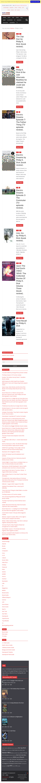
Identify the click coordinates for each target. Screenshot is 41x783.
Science (12, 9)
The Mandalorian (24, 763)
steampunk (17, 761)
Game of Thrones (23, 752)
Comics (17, 17)
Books (9, 17)
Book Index (5, 632)
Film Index (4, 634)
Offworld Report (6, 597)
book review (14, 750)
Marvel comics (4, 757)
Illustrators (7, 755)
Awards (4, 17)
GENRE (4, 574)
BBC (8, 750)
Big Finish (10, 750)
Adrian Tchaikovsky (15, 748)
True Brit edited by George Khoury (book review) (14, 372)
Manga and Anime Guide (8, 650)
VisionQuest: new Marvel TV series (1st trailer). (14, 416)
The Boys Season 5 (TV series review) (11, 375)
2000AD (3, 748)
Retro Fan (7, 759)
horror (3, 755)
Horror (9, 9)
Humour (4, 578)
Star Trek (4, 611)
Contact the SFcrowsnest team (22, 777)
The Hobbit (24, 761)
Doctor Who (5, 560)
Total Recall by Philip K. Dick (21, 323)
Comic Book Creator (21, 750)
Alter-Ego (20, 748)
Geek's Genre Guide (7, 645)
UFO (10, 766)
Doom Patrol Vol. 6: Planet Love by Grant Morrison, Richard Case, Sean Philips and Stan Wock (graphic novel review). (14, 394)
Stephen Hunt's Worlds (8, 355)
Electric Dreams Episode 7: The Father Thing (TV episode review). (21, 122)
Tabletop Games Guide (8, 647)
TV (19, 187)
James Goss (14, 755)
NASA (14, 757)
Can (11, 684)
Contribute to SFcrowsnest (22, 776)
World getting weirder (7, 625)
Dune (16, 752)
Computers (12, 7)
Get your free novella (35, 1)
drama (12, 752)
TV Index (4, 636)
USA (5, 684)
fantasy (19, 752)
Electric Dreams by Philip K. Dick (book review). (21, 160)
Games (4, 20)
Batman (6, 750)
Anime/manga (5, 7)
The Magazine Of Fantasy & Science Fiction (11, 763)
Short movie (5, 606)
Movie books (5, 592)
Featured (4, 567)
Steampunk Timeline (7, 652)
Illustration (9, 20)
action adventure (8, 748)
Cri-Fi (3, 555)
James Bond (11, 755)
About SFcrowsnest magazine (22, 774)
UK (3, 684)
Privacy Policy (22, 778)
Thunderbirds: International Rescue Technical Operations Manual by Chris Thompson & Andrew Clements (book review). (15, 480)
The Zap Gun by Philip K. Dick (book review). (21, 41)
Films (21, 17)
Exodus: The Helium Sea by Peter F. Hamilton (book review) (21, 6)
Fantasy (19, 7)
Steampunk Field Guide (8, 654)
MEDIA (20, 318)
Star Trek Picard (7, 761)
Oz (8, 684)
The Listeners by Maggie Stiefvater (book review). (14, 426)
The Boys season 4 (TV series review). (11, 494)
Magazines (19, 20)
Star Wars (4, 614)
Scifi (15, 9)
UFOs (16, 765)
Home (12, 28)
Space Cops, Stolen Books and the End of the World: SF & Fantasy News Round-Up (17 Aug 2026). (13, 388)
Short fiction (5, 604)
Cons (13, 17)
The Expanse (21, 761)
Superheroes (5, 618)
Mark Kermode (20, 755)
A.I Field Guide (6, 643)
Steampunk (5, 616)
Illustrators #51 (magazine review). (11, 452)
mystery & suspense (10, 757)
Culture (16, 7)
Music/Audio (5, 22)
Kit (14, 20)
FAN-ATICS (5, 562)
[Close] (39, 1)
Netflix (17, 757)
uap (8, 766)
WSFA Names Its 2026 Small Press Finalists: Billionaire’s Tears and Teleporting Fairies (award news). (14, 383)
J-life (23, 7)
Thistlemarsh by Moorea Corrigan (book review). (14, 406)
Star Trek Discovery (18, 759)
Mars (25, 755)
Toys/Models (12, 22)
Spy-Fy (18, 9)
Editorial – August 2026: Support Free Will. (13, 484)
